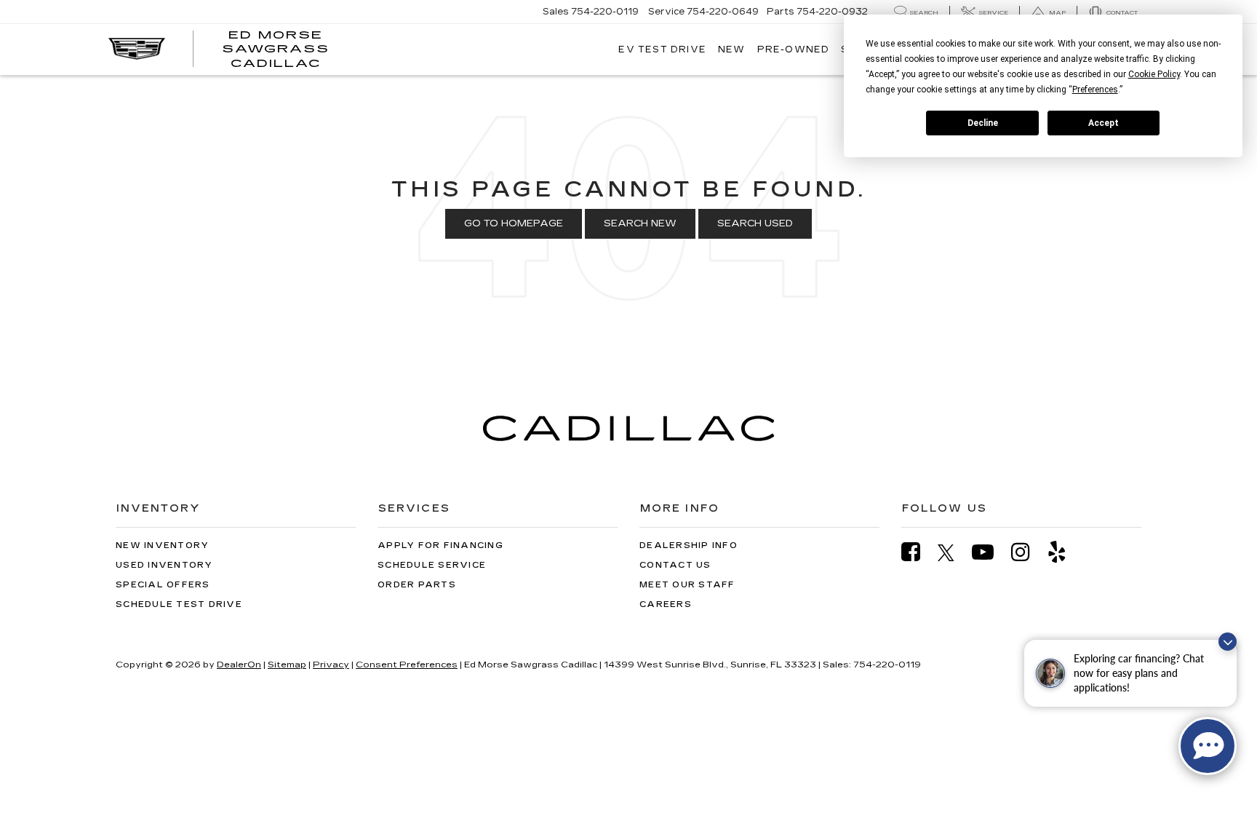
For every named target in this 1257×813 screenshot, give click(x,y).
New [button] (732, 49)
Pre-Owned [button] (793, 49)
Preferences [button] (1095, 89)
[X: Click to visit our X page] (953, 552)
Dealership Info (688, 545)
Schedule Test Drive (179, 604)
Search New (640, 223)
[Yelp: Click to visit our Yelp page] (1064, 552)
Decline (982, 123)
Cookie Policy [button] (1154, 74)
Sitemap (287, 664)
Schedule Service (432, 565)
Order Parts (417, 585)
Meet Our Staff (687, 585)
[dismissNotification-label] (1227, 641)
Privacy (331, 664)
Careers (665, 604)
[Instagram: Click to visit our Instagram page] (1028, 552)
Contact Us (675, 565)
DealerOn (239, 664)
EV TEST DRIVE (662, 49)
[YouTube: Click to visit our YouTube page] (990, 552)
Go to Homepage (513, 223)
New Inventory (162, 545)
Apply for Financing (440, 545)
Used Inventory (164, 565)
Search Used (755, 223)
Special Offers (163, 585)
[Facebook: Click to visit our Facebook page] (918, 552)
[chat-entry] (1207, 746)
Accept (1103, 123)
